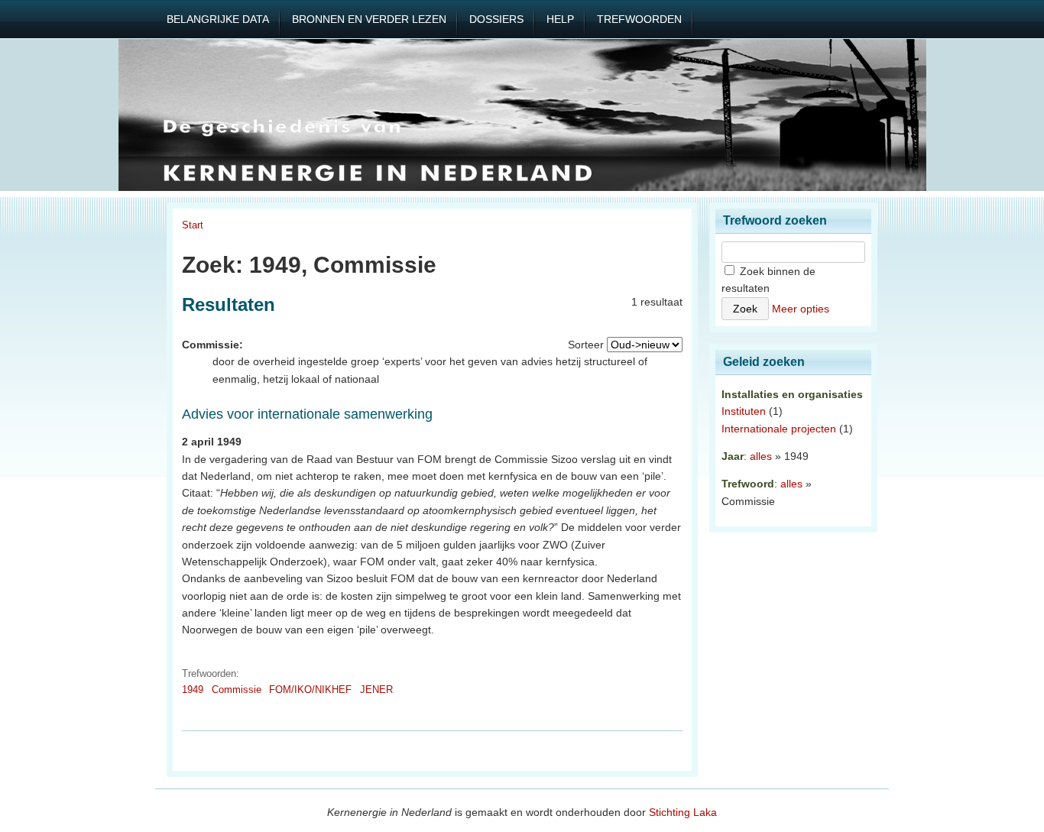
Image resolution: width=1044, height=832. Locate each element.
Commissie (236, 689)
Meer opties (800, 309)
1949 (192, 689)
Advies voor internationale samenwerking (307, 414)
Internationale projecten (778, 428)
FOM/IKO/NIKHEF (310, 689)
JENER (376, 689)
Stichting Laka (683, 812)
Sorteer (586, 344)
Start (192, 225)
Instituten (743, 411)
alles (761, 456)
